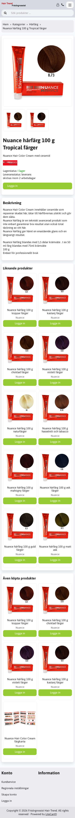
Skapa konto (9, 794)
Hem (6, 24)
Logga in (6, 800)
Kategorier (19, 24)
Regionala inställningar (15, 788)
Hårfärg (33, 24)
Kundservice (8, 781)
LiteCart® (51, 814)
